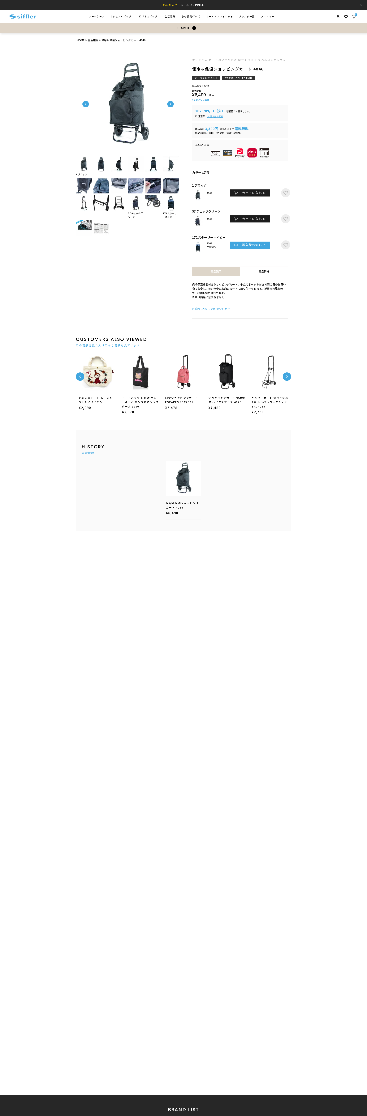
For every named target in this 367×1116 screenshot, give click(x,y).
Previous (85, 104)
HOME (80, 40)
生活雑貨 (93, 40)
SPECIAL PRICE (183, 5)
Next (170, 104)
